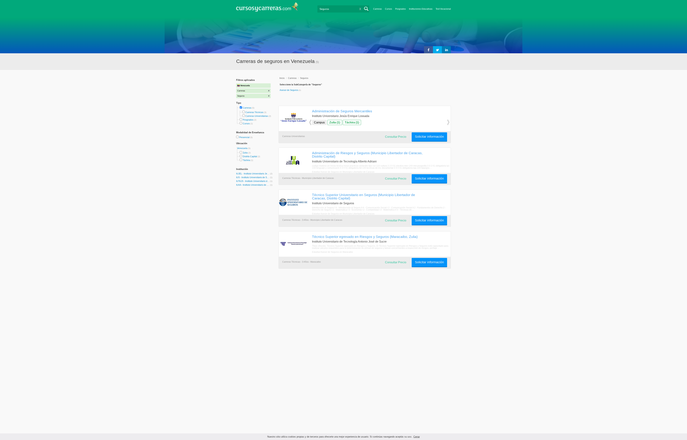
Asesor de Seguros (289, 90)
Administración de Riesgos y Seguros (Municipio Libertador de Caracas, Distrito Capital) (367, 154)
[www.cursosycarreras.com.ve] (267, 8)
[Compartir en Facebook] (428, 49)
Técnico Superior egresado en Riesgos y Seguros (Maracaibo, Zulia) (365, 237)
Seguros (304, 78)
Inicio (282, 78)
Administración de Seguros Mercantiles (342, 111)
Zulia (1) (334, 122)
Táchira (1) (352, 122)
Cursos (388, 9)
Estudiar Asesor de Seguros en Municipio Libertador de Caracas (343, 172)
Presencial (244, 137)
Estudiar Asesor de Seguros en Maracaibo (332, 252)
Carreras (377, 9)
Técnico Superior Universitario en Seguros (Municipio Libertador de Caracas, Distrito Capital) (363, 196)
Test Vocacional (443, 9)
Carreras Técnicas (254, 112)
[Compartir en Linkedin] (446, 49)
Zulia (245, 152)
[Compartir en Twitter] (437, 49)
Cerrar (416, 436)
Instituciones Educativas (420, 9)
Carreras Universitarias (256, 116)
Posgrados (400, 9)
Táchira (246, 160)
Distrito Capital (250, 156)
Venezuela (242, 148)
